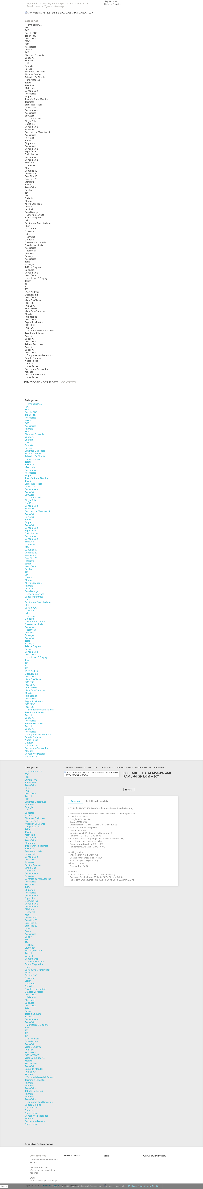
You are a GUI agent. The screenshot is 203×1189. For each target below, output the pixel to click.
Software (29, 115)
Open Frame (31, 294)
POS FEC (29, 302)
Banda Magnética (34, 217)
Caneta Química (33, 358)
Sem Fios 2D (31, 179)
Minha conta (72, 1155)
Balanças (29, 256)
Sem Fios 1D (31, 176)
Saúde (28, 184)
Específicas (30, 151)
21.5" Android (32, 291)
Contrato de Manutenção (38, 132)
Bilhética (29, 162)
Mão (27, 168)
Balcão (28, 190)
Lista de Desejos (112, 4)
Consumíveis (31, 90)
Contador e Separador (36, 369)
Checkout (30, 253)
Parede (28, 68)
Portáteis (29, 137)
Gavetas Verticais (34, 245)
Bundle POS (31, 33)
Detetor (29, 363)
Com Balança (31, 212)
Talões (28, 82)
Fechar (4, 1186)
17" (26, 286)
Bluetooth (30, 201)
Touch (28, 280)
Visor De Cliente (33, 300)
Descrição (76, 801)
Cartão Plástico (33, 118)
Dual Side (30, 123)
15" (26, 283)
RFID (27, 225)
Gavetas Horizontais (35, 242)
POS (27, 30)
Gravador (30, 231)
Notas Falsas (31, 360)
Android (29, 49)
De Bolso (29, 198)
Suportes (29, 66)
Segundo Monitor (34, 322)
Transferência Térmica (36, 99)
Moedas (29, 371)
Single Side (30, 121)
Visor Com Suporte (35, 311)
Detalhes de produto (97, 801)
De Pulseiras (31, 154)
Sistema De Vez (33, 74)
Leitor (28, 220)
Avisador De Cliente (35, 77)
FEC (27, 27)
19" (26, 289)
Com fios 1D (31, 170)
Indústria (29, 181)
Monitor (29, 313)
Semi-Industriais (33, 104)
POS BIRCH (30, 305)
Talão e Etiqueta (33, 267)
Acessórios (30, 38)
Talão (27, 261)
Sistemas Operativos (35, 55)
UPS (27, 63)
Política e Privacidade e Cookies (144, 1186)
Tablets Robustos (34, 344)
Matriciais (30, 88)
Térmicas (29, 85)
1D (26, 192)
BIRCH (28, 41)
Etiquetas (30, 96)
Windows (30, 57)
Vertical (29, 209)
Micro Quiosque (33, 203)
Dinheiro (29, 239)
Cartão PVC (31, 228)
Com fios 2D (31, 173)
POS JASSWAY (32, 308)
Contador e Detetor (35, 374)
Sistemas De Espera (35, 71)
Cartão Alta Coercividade (38, 223)
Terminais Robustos (35, 333)
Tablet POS (30, 35)
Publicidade (31, 316)
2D (26, 195)
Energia (29, 60)
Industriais (30, 107)
